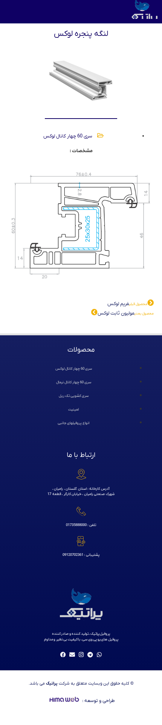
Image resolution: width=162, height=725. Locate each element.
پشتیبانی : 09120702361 (81, 554)
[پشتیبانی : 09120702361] (81, 541)
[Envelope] (71, 654)
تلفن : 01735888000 (81, 525)
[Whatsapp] (99, 654)
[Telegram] (90, 654)
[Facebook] (62, 654)
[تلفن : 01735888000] (81, 511)
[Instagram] (81, 654)
